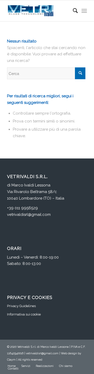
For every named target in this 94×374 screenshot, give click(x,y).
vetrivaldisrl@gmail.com (29, 214)
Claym (11, 359)
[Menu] (84, 10)
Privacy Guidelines (21, 306)
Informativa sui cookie (24, 314)
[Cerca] (73, 10)
